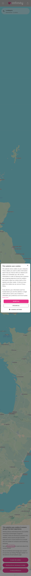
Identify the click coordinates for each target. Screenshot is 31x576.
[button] (15, 309)
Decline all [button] (16, 305)
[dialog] (15, 288)
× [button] (27, 265)
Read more (5, 297)
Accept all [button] (16, 301)
